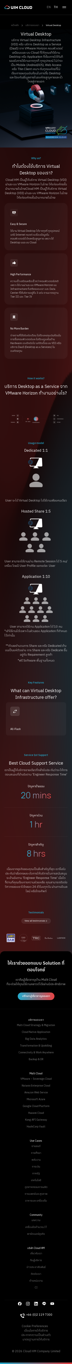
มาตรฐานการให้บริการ (36, 1339)
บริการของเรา (32, 25)
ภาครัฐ (36, 1173)
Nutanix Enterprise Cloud (36, 1086)
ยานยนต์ (36, 1146)
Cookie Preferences (35, 1326)
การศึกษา (36, 1153)
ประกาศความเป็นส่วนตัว (36, 1335)
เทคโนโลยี (36, 1180)
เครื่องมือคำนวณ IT (36, 1227)
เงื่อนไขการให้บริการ (36, 1331)
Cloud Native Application (36, 1032)
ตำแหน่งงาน (36, 1281)
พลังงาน (36, 1160)
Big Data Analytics (36, 1039)
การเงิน (36, 1167)
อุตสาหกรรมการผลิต (36, 1187)
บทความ (36, 1220)
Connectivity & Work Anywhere (36, 1052)
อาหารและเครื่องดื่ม (36, 1201)
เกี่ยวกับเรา (36, 1253)
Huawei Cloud (36, 1113)
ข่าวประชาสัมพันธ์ (36, 1267)
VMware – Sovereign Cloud (36, 1079)
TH (56, 7)
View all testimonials (35, 921)
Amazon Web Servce (36, 1092)
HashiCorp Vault (36, 1126)
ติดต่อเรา (36, 1274)
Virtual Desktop (53, 25)
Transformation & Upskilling (36, 1046)
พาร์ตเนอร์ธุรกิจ (36, 1234)
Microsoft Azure (36, 1099)
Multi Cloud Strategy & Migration (36, 1025)
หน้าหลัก (15, 25)
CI (36, 1287)
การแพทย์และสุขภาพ (36, 1194)
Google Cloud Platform (36, 1106)
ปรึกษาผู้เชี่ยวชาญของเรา (36, 996)
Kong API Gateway (36, 1120)
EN (49, 7)
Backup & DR (36, 1059)
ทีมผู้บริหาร (36, 1260)
